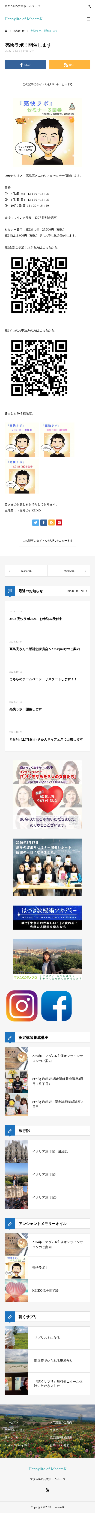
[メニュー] (88, 19)
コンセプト (11, 1422)
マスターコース (59, 1430)
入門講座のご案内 (61, 1422)
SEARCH (89, 6)
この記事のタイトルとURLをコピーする (48, 84)
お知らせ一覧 (75, 591)
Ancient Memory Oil (16, 1445)
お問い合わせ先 (59, 1445)
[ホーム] (6, 30)
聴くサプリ (11, 1437)
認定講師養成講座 (61, 1437)
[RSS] (47, 1489)
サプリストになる (47, 1337)
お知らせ (28, 50)
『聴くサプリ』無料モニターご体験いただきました (58, 1383)
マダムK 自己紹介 (16, 1430)
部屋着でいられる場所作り (53, 1360)
